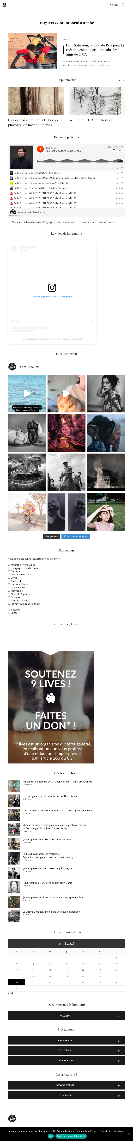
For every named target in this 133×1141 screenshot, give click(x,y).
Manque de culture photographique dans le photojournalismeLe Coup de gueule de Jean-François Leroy (55, 826)
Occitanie (16, 597)
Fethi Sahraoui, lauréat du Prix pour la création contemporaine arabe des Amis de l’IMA (95, 49)
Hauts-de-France (19, 584)
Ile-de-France (18, 587)
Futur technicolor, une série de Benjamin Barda (47, 882)
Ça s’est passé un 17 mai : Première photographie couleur (53, 897)
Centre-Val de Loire (21, 574)
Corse (14, 577)
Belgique (15, 609)
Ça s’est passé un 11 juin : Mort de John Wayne (47, 868)
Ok (50, 1136)
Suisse (14, 612)
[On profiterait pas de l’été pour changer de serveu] (27, 393)
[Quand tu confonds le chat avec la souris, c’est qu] (66, 393)
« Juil (10, 993)
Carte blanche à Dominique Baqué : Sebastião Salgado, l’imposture (58, 810)
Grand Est (16, 581)
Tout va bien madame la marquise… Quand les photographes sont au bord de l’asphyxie (49, 855)
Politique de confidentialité (71, 1136)
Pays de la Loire (19, 600)
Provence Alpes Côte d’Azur (25, 603)
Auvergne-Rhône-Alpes (23, 564)
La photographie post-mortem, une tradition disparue (51, 796)
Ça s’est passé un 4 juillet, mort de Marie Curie (47, 839)
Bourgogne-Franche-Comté (25, 568)
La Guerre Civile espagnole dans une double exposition (51, 911)
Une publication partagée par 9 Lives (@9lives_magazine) (52, 339)
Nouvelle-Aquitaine (21, 594)
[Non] (129, 1134)
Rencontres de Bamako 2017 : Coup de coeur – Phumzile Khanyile (57, 781)
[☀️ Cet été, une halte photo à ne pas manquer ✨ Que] (106, 393)
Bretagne (16, 571)
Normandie (17, 590)
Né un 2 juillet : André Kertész (90, 120)
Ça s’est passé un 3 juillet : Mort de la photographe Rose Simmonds (35, 122)
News (66, 39)
